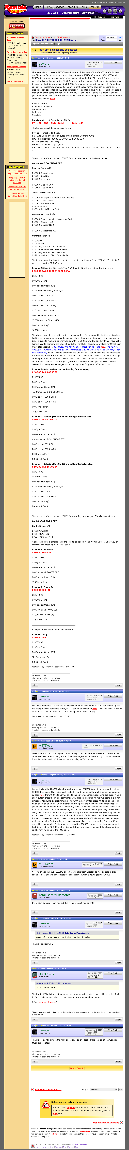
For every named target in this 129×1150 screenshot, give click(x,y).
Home (38, 1147)
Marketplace (85, 1131)
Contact (75, 1145)
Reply (118, 685)
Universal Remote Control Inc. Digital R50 (17, 194)
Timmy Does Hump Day (17, 52)
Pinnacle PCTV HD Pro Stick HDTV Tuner (17, 188)
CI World (46, 37)
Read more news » (15, 81)
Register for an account (106, 1122)
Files (65, 1147)
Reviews (50, 1147)
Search (77, 1147)
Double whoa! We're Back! (15, 38)
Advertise (83, 1145)
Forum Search (47, 44)
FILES (84, 7)
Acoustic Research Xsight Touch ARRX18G (17, 172)
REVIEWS (60, 7)
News (44, 1147)
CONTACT (115, 17)
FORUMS (95, 7)
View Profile (113, 62)
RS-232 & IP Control (61, 37)
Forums (38, 37)
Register (35, 44)
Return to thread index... (48, 1089)
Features (58, 1147)
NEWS (49, 7)
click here (54, 1134)
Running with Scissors (16, 67)
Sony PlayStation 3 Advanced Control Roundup (17, 180)
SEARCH (102, 17)
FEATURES (73, 7)
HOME (38, 7)
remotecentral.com (47, 1002)
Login (58, 44)
